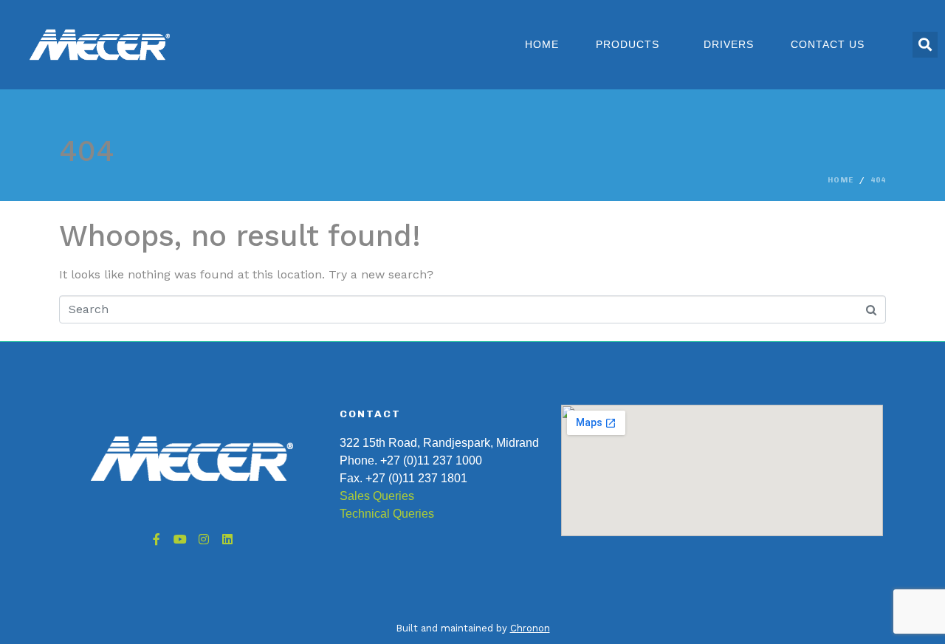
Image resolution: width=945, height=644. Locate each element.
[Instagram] (204, 539)
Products (627, 44)
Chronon (530, 628)
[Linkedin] (227, 539)
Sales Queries (377, 496)
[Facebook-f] (156, 539)
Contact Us (828, 44)
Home (542, 44)
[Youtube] (180, 539)
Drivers (729, 44)
